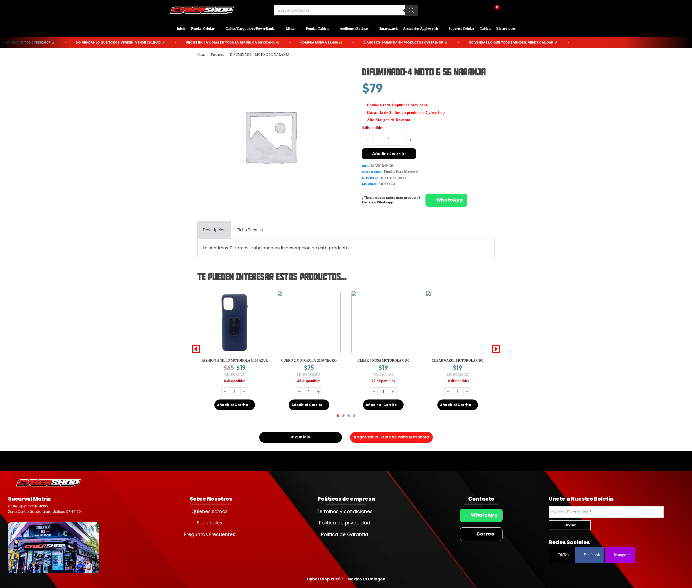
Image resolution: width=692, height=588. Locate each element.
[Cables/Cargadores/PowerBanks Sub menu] (279, 29)
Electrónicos (505, 29)
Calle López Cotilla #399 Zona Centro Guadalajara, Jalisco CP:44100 (44, 509)
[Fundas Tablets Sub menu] (333, 29)
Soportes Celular (461, 29)
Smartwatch (388, 29)
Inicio (181, 29)
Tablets (485, 29)
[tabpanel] (346, 248)
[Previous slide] (196, 349)
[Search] (411, 10)
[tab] (214, 230)
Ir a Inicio (301, 437)
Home (201, 55)
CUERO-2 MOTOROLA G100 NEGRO (234, 360)
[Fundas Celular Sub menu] (218, 29)
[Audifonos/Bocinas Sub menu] (372, 29)
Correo (485, 534)
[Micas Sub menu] (299, 29)
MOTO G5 (387, 184)
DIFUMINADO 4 (394, 178)
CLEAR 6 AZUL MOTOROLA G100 (383, 360)
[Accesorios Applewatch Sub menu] (442, 29)
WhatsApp (449, 200)
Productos (217, 55)
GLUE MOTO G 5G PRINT (457, 360)
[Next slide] (496, 349)
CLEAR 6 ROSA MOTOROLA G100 (309, 360)
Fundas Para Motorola (401, 172)
